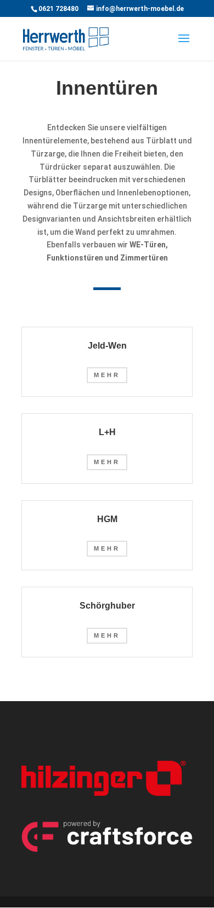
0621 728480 (58, 9)
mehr (107, 375)
